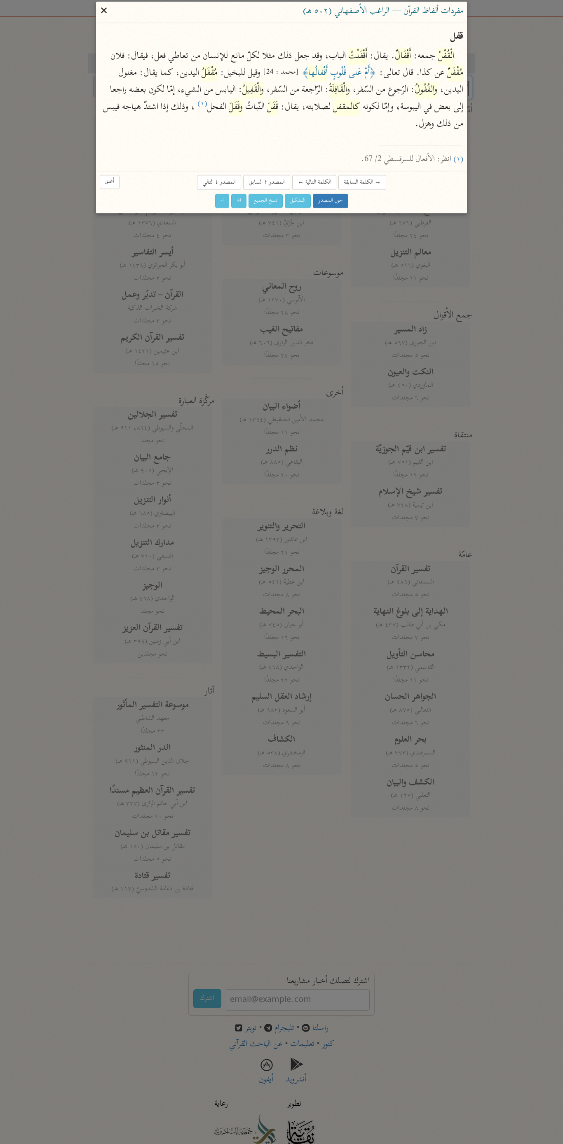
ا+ (239, 201)
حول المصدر (330, 201)
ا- (222, 201)
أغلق (109, 182)
